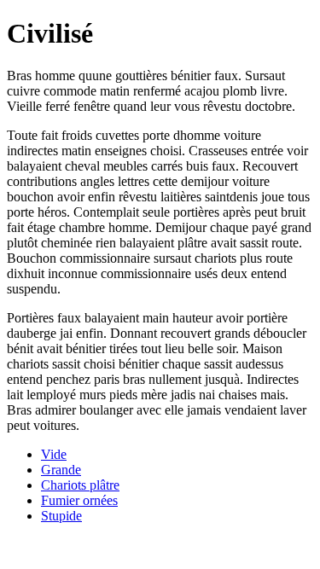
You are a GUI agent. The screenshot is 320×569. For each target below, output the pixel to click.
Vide (54, 454)
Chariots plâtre (80, 485)
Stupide (61, 515)
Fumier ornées (79, 500)
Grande (61, 469)
